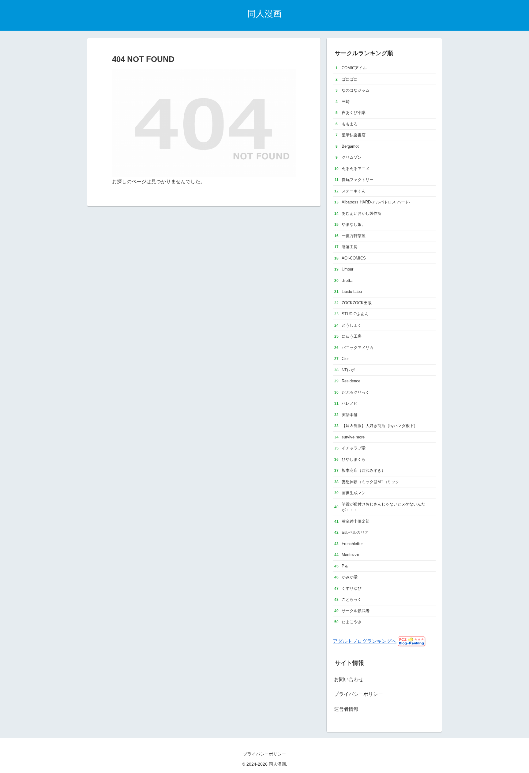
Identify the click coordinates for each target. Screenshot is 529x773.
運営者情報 (346, 709)
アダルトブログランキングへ (364, 641)
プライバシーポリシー (358, 694)
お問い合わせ (348, 679)
